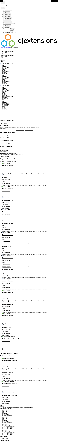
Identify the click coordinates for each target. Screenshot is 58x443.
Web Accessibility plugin (5, 47)
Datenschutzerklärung (28, 407)
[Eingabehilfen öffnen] (3, 2)
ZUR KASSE (4, 52)
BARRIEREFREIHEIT (7, 415)
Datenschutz (2, 406)
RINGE (3, 69)
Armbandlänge (3, 148)
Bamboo (22, 130)
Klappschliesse (9, 146)
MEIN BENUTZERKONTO (7, 51)
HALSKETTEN (5, 67)
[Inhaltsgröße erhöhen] (14, 28)
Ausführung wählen (6, 173)
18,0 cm (11, 140)
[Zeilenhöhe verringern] (10, 31)
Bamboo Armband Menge (4, 150)
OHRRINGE (4, 66)
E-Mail (1, 405)
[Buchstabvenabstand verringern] (13, 32)
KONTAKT (4, 73)
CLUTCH (4, 70)
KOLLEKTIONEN (6, 71)
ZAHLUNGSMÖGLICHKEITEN (9, 426)
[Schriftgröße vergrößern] (13, 30)
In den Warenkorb (3, 151)
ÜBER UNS (4, 410)
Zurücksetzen (15, 148)
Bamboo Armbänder (29, 130)
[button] (29, 59)
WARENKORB (5, 98)
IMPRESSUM (5, 413)
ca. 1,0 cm (8, 143)
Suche (1, 60)
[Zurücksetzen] (2, 8)
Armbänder (18, 130)
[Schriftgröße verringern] (11, 30)
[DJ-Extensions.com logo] (29, 46)
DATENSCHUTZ (5, 414)
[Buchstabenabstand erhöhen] (15, 32)
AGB (3, 412)
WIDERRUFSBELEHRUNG (8, 427)
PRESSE (4, 72)
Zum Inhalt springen (3, 49)
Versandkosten (5, 125)
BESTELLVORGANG (6, 425)
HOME (3, 65)
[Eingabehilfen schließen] (4, 8)
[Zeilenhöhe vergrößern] (12, 31)
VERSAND (4, 424)
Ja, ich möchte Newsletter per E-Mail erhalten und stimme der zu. (17, 407)
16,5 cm (7, 140)
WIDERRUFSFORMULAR (7, 428)
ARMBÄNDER (5, 68)
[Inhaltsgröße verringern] (12, 28)
